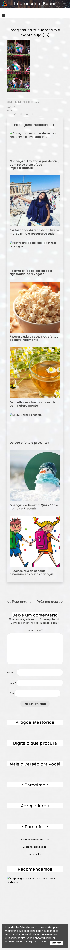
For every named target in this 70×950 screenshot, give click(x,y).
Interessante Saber (35, 3)
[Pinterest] (21, 114)
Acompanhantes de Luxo (35, 839)
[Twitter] (15, 114)
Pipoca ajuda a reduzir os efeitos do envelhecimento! (34, 338)
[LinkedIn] (27, 114)
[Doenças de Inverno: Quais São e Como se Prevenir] (35, 475)
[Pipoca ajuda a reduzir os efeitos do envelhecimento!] (35, 306)
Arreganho (35, 853)
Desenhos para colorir (35, 846)
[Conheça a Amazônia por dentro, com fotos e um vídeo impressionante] (35, 144)
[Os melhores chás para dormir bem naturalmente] (35, 372)
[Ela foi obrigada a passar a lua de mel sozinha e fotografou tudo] (35, 200)
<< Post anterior (20, 601)
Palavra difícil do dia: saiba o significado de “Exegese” (31, 272)
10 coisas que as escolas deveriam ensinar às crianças (32, 572)
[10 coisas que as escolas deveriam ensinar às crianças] (35, 541)
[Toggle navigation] (3, 15)
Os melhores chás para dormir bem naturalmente (32, 404)
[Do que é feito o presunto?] (26, 425)
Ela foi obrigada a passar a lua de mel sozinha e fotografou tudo (34, 231)
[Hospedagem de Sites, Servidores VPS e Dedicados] (35, 880)
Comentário (35, 630)
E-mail (11, 682)
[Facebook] (9, 114)
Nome (11, 672)
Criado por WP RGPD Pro (35, 942)
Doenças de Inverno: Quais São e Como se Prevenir (34, 506)
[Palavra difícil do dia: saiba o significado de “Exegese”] (35, 253)
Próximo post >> (50, 601)
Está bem (56, 942)
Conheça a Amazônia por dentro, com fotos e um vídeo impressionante (34, 164)
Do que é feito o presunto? (29, 443)
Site (12, 693)
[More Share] (32, 114)
